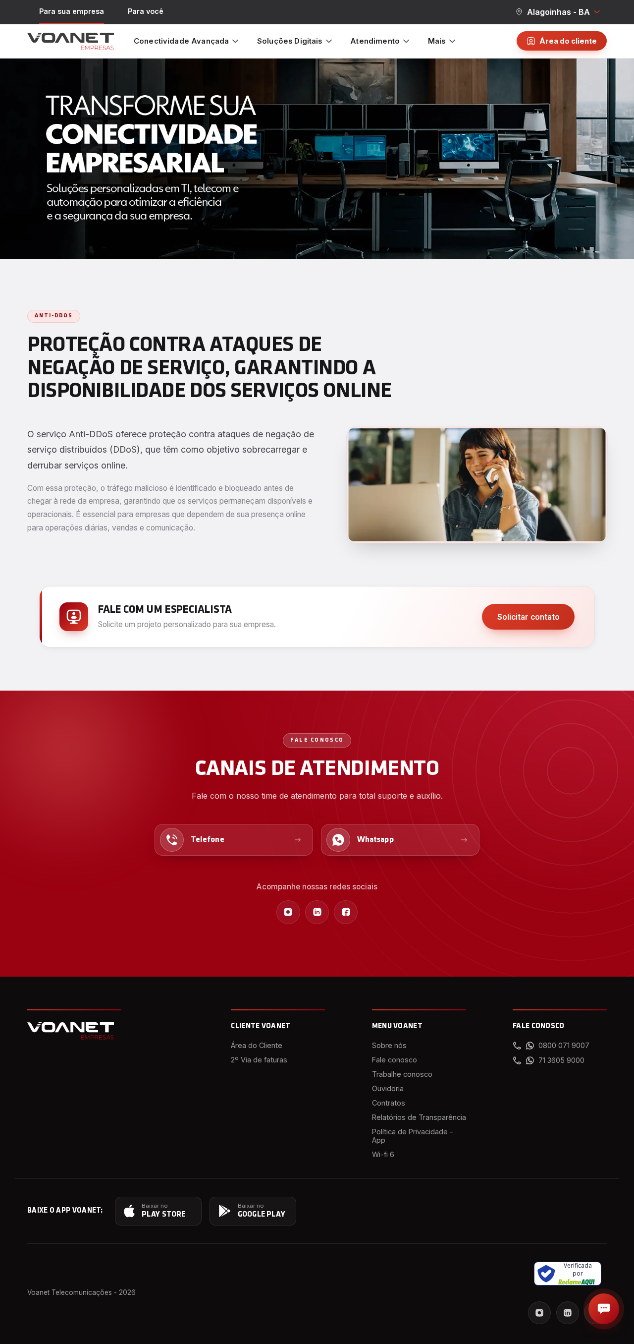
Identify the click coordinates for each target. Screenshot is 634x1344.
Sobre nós (389, 1045)
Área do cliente (568, 41)
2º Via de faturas (259, 1059)
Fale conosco (394, 1059)
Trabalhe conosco (402, 1074)
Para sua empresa (71, 11)
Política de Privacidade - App (412, 1135)
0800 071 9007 (563, 1045)
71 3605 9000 (561, 1060)
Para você (145, 11)
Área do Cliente (256, 1045)
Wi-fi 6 (383, 1154)
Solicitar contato (528, 617)
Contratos (388, 1103)
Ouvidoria (388, 1088)
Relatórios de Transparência (419, 1117)
